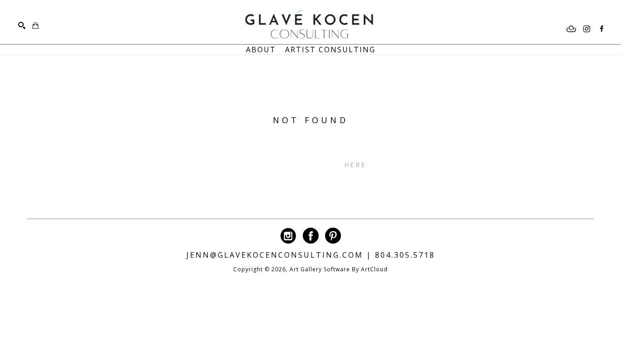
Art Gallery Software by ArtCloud (339, 269)
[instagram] (586, 29)
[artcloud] (571, 29)
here (355, 164)
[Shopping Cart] (35, 25)
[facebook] (601, 29)
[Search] (21, 25)
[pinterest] (333, 236)
